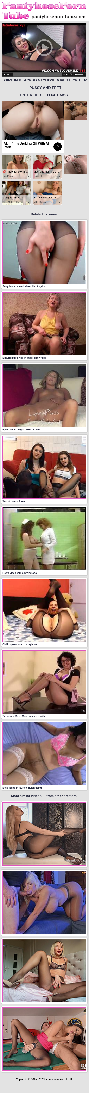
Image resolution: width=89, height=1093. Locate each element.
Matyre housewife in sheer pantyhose (24, 357)
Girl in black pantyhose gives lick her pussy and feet (45, 87)
